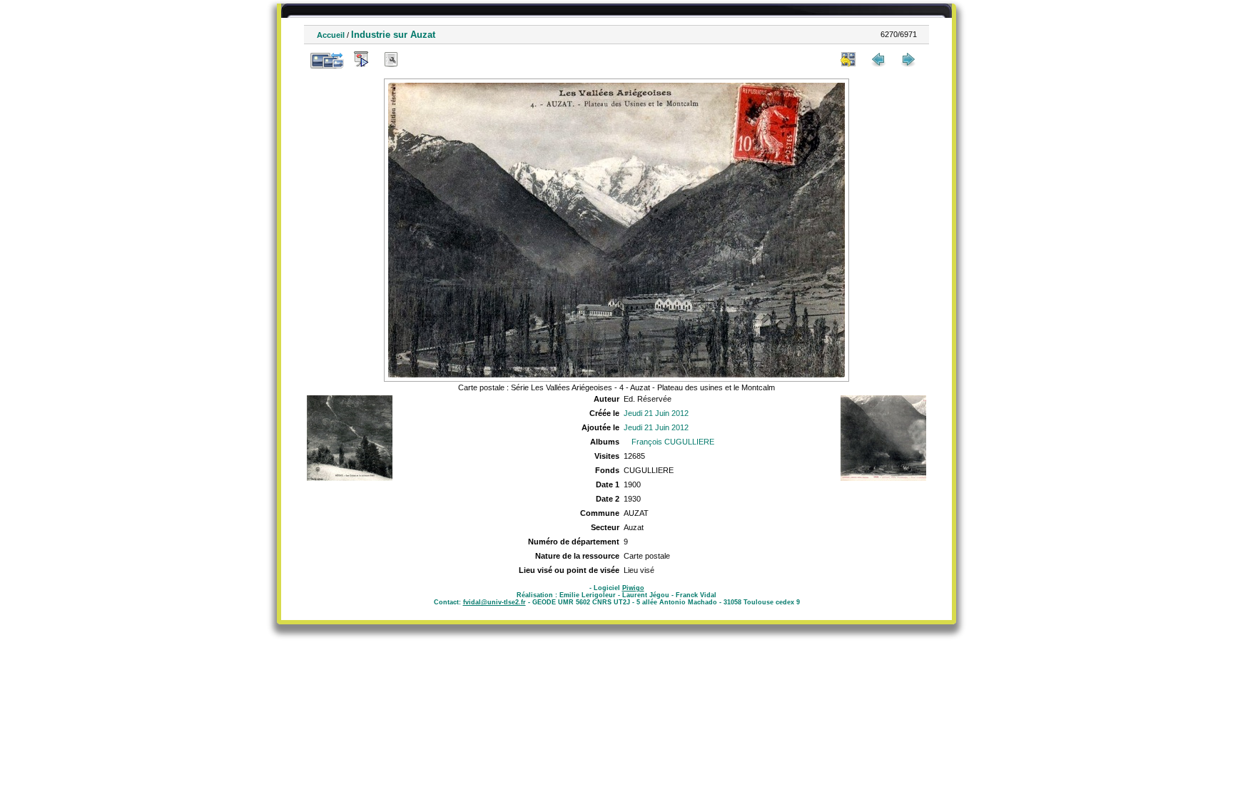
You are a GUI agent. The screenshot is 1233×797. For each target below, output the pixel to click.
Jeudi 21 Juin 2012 (656, 413)
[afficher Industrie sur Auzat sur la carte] (421, 59)
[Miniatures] (848, 59)
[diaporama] (361, 59)
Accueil (331, 35)
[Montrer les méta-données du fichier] (391, 59)
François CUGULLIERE (672, 441)
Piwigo (633, 588)
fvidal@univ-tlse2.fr (494, 602)
